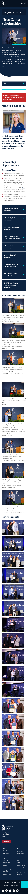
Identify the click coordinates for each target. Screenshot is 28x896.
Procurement (20, 858)
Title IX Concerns (21, 870)
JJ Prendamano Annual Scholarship (11, 210)
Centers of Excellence (8, 12)
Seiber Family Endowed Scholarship (11, 219)
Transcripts (20, 849)
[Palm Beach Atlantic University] (7, 827)
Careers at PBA (7, 874)
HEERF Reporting (14, 885)
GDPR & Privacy (5, 885)
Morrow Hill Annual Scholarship (10, 256)
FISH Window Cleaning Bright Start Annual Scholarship (11, 285)
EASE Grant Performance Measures (20, 853)
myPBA (5, 858)
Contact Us (6, 841)
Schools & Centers (17, 11)
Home (5, 11)
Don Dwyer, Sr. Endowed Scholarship (11, 228)
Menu (5, 83)
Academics (9, 11)
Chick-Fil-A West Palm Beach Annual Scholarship (12, 237)
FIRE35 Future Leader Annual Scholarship (10, 275)
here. (23, 188)
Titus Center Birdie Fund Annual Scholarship (11, 265)
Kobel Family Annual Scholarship (10, 247)
